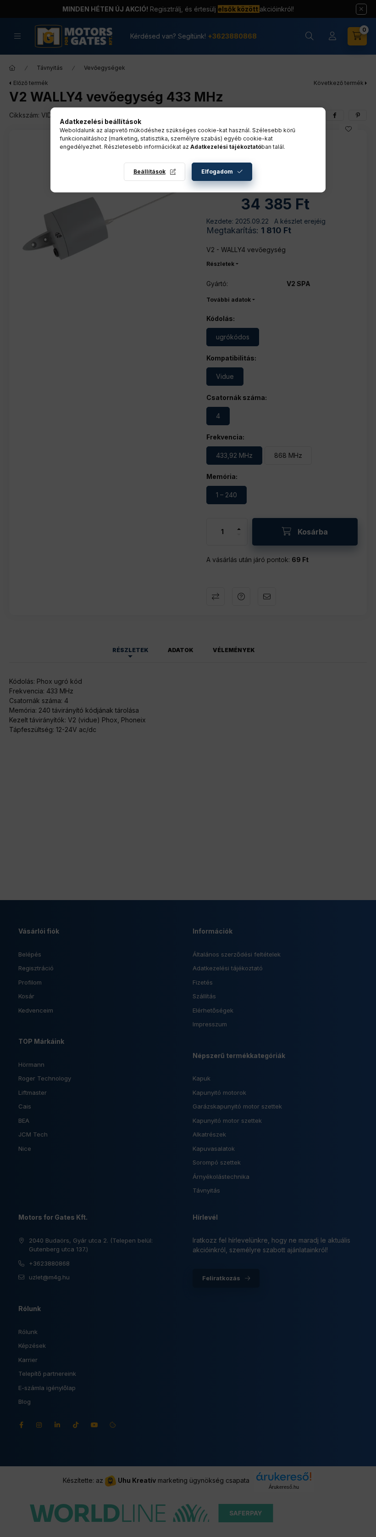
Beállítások (149, 171)
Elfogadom (217, 171)
